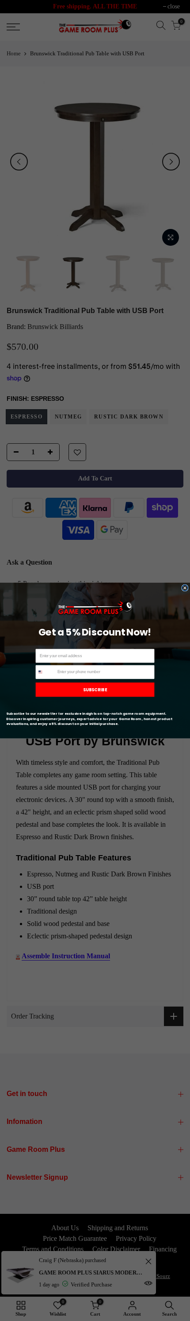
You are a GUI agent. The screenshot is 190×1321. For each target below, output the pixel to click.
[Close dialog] (185, 588)
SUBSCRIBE (95, 689)
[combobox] (45, 671)
